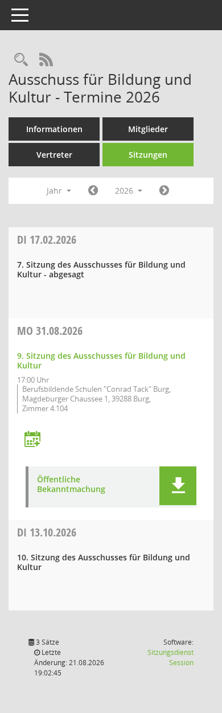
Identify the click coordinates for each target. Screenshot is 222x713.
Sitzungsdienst (170, 657)
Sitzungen (148, 154)
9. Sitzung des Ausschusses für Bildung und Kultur (101, 360)
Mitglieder (148, 129)
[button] (177, 485)
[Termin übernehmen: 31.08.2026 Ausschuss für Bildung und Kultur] (32, 440)
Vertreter (54, 154)
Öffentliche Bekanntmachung (71, 484)
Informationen (54, 129)
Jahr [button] (55, 190)
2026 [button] (125, 190)
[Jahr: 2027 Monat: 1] (164, 191)
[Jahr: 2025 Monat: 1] (93, 191)
